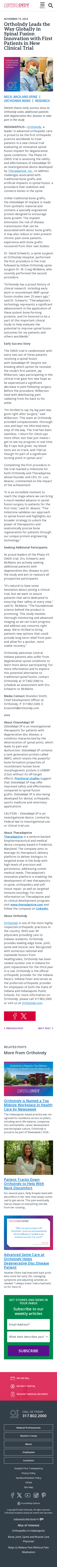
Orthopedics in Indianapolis (28, 1530)
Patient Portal (26, 1385)
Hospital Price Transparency (28, 1468)
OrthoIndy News (17, 100)
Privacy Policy (28, 1473)
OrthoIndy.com (32, 1003)
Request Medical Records (32, 1393)
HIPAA (28, 1482)
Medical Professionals (28, 1427)
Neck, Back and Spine (20, 96)
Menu (42, 7)
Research (42, 100)
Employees (29, 1452)
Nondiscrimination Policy (28, 1477)
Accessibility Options (30, 1503)
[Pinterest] (44, 1495)
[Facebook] (12, 1495)
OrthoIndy (34, 127)
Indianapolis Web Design (25, 1519)
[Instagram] (36, 1495)
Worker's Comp (28, 1435)
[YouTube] (27, 1495)
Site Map (28, 1487)
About (28, 1444)
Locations (28, 1460)
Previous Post (14, 1028)
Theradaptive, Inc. (20, 171)
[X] (19, 1495)
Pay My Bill (23, 1378)
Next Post (44, 1028)
